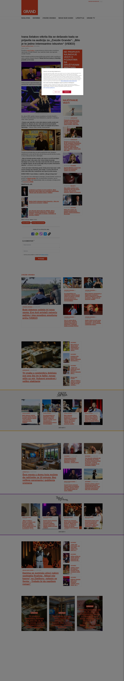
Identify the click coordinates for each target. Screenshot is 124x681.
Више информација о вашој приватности (69, 80)
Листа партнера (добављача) (49, 87)
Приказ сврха (57, 91)
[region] (62, 81)
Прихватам (66, 91)
